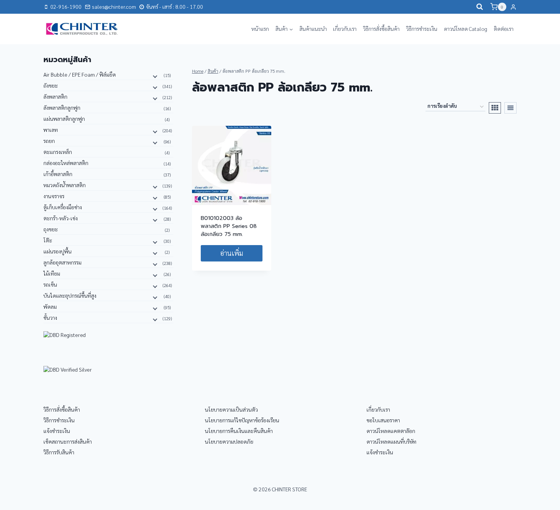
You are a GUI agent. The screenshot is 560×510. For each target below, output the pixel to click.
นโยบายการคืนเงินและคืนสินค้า (239, 430)
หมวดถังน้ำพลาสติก (64, 184)
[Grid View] (495, 108)
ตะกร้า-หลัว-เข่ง (60, 218)
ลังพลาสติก (55, 96)
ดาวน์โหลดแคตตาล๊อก (390, 430)
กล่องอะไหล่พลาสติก (65, 162)
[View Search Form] (479, 7)
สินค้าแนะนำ (313, 28)
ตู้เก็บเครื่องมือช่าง (62, 207)
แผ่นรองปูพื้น (57, 251)
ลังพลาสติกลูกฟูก (61, 107)
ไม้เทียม (51, 273)
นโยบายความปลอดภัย (229, 441)
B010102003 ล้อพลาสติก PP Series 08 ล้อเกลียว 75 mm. (229, 226)
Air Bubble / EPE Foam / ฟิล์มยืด (79, 74)
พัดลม (50, 306)
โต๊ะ (47, 240)
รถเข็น (50, 284)
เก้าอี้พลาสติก (57, 173)
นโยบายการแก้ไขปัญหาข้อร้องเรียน (242, 420)
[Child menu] (154, 76)
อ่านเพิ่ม (231, 253)
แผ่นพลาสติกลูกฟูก (64, 118)
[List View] (510, 108)
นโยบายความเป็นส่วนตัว (231, 409)
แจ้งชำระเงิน (56, 430)
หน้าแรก (260, 28)
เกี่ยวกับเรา (345, 28)
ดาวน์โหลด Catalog (465, 28)
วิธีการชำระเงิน (421, 28)
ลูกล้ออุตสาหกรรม (62, 262)
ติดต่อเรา (504, 28)
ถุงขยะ (50, 229)
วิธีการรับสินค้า (58, 452)
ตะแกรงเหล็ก (57, 151)
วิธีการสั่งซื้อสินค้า (381, 28)
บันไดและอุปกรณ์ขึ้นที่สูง (69, 295)
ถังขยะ (50, 85)
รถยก (49, 140)
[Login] (513, 6)
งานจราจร (53, 195)
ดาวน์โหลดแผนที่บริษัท (391, 441)
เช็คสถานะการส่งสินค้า (67, 441)
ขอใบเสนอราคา (383, 420)
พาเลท (50, 129)
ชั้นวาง (50, 317)
